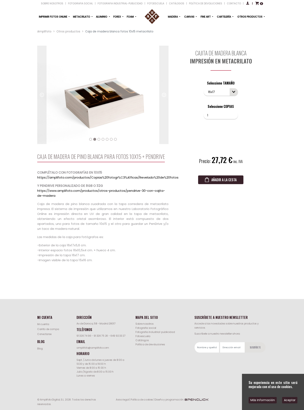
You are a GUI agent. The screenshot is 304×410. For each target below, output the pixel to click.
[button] (42, 95)
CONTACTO (234, 3)
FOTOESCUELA (155, 3)
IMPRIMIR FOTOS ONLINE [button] (53, 16)
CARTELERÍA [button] (224, 16)
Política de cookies (142, 399)
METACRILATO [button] (82, 16)
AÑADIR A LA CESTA (224, 179)
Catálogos (142, 340)
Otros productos (68, 31)
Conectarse (44, 334)
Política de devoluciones (150, 344)
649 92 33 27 (117, 335)
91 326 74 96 (84, 335)
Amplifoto (44, 31)
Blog (40, 348)
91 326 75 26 (101, 335)
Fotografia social (145, 328)
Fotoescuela (142, 336)
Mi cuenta (43, 324)
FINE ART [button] (206, 16)
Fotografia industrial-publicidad (155, 332)
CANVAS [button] (189, 16)
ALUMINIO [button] (102, 16)
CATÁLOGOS (176, 3)
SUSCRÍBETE (255, 347)
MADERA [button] (173, 16)
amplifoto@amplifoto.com (93, 347)
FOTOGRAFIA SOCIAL (80, 3)
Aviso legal (122, 399)
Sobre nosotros (144, 323)
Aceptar (290, 400)
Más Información (262, 400)
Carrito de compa (48, 329)
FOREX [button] (117, 16)
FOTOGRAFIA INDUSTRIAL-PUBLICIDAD (120, 3)
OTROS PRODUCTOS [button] (250, 16)
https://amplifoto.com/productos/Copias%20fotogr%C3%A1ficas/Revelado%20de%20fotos (107, 177)
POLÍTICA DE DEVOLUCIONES (205, 3)
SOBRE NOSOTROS (52, 3)
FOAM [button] (130, 16)
